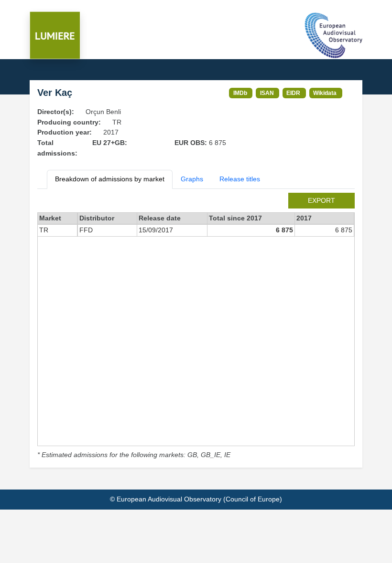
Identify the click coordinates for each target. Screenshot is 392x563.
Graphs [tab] (192, 179)
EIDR (293, 93)
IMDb (240, 93)
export (321, 200)
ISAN (267, 93)
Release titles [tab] (239, 179)
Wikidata (325, 93)
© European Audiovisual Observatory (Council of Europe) (196, 499)
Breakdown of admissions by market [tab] (109, 179)
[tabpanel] (196, 326)
